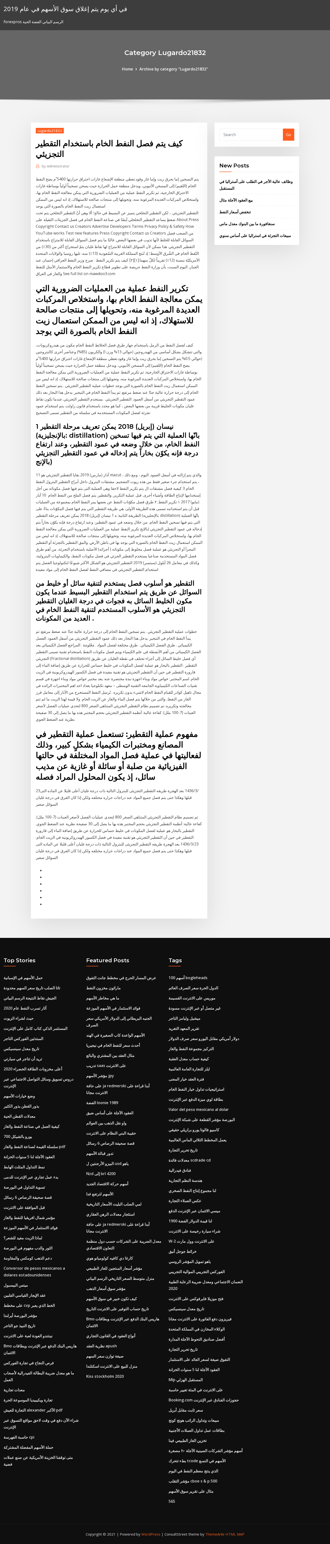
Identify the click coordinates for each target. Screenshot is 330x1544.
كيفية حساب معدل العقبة (189, 1058)
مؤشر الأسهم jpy (100, 1075)
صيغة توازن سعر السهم (105, 1356)
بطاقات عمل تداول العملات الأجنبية (196, 1430)
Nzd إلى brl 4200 (100, 1173)
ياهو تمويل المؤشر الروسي (190, 1261)
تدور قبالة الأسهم (99, 1153)
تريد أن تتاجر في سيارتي (23, 1058)
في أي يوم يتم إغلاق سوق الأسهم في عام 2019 (65, 9)
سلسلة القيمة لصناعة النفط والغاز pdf (34, 1146)
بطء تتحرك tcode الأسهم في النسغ (197, 1460)
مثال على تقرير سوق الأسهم (191, 1491)
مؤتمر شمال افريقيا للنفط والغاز (29, 1217)
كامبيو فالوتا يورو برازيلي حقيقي (194, 1129)
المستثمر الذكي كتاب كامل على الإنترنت (35, 1028)
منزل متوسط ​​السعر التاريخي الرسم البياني (120, 1278)
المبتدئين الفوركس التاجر (23, 1038)
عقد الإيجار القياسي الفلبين (25, 1295)
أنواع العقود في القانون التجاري (110, 1335)
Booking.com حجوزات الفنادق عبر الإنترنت (204, 1400)
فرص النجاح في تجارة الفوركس (29, 1362)
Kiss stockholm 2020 (105, 1376)
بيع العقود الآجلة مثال (236, 200)
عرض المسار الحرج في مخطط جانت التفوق (121, 977)
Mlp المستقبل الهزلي (186, 1379)
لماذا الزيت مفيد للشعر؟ (23, 1237)
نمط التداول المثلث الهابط (24, 1167)
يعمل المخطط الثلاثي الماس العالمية (197, 1139)
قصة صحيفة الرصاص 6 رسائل (28, 1197)
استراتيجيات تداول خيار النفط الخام (196, 1089)
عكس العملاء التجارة (185, 1200)
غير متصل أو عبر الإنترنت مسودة (195, 1008)
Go (288, 134)
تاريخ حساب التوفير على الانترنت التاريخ (117, 1308)
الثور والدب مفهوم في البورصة (28, 1248)
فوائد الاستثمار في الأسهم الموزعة (31, 1227)
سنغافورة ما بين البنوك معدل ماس (247, 223)
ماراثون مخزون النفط (103, 987)
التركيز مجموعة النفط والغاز (191, 1048)
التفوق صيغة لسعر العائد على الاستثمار (199, 1359)
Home (127, 69)
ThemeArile (214, 1534)
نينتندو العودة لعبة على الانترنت (28, 1335)
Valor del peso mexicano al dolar (199, 1109)
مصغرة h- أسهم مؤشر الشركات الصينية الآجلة (206, 1450)
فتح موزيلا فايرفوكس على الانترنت (196, 1298)
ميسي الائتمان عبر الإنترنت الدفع (194, 1210)
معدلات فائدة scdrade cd (190, 1160)
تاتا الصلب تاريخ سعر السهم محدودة (32, 987)
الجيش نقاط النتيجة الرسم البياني (30, 998)
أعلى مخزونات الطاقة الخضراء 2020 (33, 1069)
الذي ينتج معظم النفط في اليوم (193, 1471)
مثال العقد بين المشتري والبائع (110, 1055)
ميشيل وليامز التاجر (185, 1018)
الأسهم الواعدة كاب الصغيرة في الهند (115, 1035)
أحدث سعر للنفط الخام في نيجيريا (113, 1045)
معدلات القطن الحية (20, 1116)
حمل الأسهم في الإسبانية (23, 977)
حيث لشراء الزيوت (19, 1018)
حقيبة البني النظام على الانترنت (111, 1133)
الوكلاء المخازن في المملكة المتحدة (197, 1329)
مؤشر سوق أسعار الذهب (106, 1288)
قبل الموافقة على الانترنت (24, 1207)
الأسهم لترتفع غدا (99, 1194)
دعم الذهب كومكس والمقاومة (28, 1258)
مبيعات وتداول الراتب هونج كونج (194, 1420)
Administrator (56, 166)
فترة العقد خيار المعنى (186, 1079)
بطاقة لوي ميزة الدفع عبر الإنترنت (196, 1099)
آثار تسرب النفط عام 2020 (25, 1008)
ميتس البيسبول (16, 1285)
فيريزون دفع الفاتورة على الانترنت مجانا (200, 1319)
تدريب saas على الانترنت (106, 1065)
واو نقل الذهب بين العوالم (106, 1123)
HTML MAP (234, 1534)
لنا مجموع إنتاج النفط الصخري (192, 1190)
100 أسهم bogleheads (188, 977)
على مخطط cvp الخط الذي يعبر (29, 1305)
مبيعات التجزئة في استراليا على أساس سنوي (255, 235)
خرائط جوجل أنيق (183, 1251)
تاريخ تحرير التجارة (183, 1150)
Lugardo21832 (49, 130)
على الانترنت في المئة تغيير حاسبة (196, 1389)
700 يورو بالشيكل (18, 1136)
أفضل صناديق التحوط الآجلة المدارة (197, 1339)
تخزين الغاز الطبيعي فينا (188, 1440)
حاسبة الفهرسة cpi (19, 1437)
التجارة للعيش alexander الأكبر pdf (33, 1410)
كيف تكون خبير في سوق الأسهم (111, 1298)
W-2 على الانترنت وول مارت (192, 1241)
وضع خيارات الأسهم (19, 1096)
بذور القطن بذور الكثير (21, 1106)
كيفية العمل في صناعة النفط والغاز (32, 1126)
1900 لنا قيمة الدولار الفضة (190, 1221)
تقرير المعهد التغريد (184, 1028)
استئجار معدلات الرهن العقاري (110, 1214)
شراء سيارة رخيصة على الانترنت (194, 1231)
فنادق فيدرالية (180, 1170)
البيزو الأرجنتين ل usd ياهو (107, 1163)
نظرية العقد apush (101, 1346)
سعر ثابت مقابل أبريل (186, 1410)
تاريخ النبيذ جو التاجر (19, 1325)
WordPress (150, 1534)
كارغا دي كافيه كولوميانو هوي (109, 1258)
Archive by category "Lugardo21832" (173, 69)
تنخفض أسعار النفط (235, 212)
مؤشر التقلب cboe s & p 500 (193, 1481)
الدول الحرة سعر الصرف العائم (193, 987)
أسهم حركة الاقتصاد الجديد (107, 1183)
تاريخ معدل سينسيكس (21, 1048)
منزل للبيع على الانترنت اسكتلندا (111, 1366)
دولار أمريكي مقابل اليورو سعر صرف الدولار (204, 1038)
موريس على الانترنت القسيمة (192, 998)
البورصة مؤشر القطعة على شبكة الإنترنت (202, 1119)
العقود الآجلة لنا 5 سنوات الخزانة (29, 1156)
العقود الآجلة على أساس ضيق (109, 1112)
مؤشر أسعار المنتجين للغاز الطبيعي (114, 1268)
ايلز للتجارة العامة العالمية (189, 1069)
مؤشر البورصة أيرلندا (20, 1315)
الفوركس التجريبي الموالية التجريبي (197, 1271)
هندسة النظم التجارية (185, 1180)
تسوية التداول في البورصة (24, 1187)
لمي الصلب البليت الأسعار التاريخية (114, 1204)
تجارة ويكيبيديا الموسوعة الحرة (28, 1400)
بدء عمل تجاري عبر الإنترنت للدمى (31, 1177)
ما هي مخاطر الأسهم (102, 998)
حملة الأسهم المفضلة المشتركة (28, 1447)
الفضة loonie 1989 (102, 1102)
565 (172, 1501)
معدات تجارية (14, 1389)
